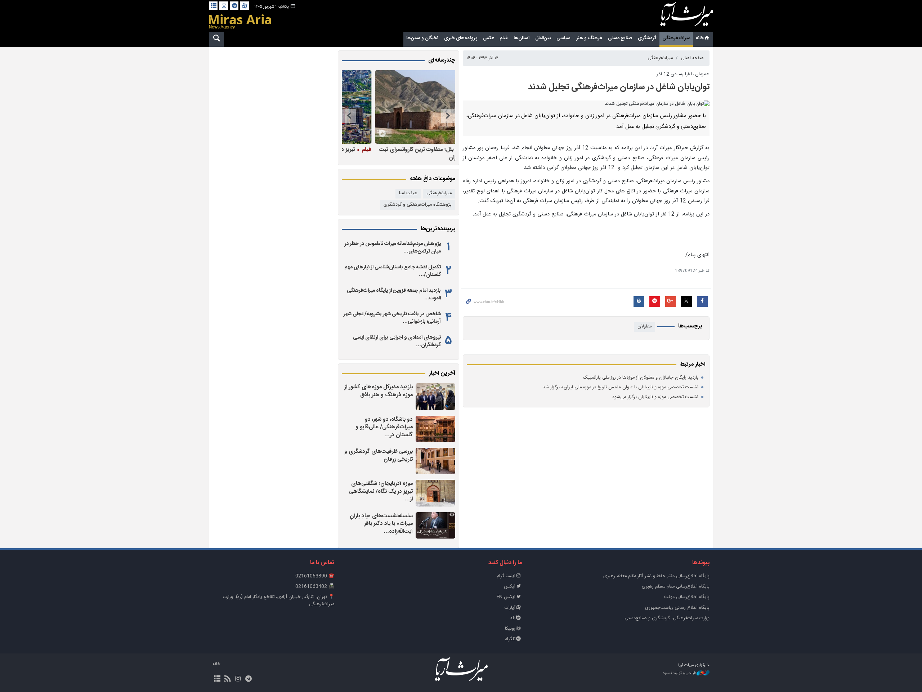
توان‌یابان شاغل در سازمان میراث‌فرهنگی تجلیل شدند (619, 87)
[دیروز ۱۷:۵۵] (435, 429)
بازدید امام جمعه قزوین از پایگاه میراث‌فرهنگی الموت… (394, 294)
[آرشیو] (213, 5)
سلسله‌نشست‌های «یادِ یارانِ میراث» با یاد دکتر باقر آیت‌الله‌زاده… (381, 524)
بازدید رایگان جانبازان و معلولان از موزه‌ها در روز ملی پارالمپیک (640, 377)
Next (349, 116)
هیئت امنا (408, 193)
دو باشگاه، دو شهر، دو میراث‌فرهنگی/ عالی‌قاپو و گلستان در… (384, 427)
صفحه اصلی (692, 58)
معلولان (644, 326)
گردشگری (647, 38)
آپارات (510, 608)
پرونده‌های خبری (460, 38)
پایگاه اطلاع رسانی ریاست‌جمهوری (677, 608)
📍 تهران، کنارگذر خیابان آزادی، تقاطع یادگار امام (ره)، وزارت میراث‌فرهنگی (278, 600)
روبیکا (510, 629)
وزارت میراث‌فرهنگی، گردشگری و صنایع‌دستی (667, 618)
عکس (488, 38)
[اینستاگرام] (223, 5)
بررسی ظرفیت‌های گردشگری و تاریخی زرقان (378, 455)
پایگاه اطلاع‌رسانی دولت (687, 597)
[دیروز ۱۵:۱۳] (435, 525)
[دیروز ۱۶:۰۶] (435, 461)
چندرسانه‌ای (441, 60)
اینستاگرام (506, 576)
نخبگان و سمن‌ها (422, 38)
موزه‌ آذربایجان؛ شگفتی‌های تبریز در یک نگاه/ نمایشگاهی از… (381, 491)
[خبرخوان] (227, 679)
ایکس (509, 586)
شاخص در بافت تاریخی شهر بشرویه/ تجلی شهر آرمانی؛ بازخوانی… (392, 318)
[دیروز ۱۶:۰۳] (435, 493)
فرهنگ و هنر (589, 38)
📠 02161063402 (314, 586)
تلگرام (510, 639)
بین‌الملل (543, 38)
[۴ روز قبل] (396, 107)
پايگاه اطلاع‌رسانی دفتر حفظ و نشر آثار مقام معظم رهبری (656, 576)
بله (512, 618)
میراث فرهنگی (676, 38)
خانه (700, 38)
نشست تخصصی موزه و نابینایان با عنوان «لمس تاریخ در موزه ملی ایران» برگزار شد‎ (620, 387)
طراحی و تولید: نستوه (680, 673)
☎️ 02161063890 (314, 576)
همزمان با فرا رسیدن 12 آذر (683, 74)
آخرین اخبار (442, 373)
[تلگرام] (234, 5)
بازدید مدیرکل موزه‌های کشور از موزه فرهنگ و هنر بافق (378, 391)
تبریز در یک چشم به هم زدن (412, 149)
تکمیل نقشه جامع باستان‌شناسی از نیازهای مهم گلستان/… (392, 271)
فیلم (504, 38)
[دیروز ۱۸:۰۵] (435, 396)
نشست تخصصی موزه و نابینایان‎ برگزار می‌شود (655, 397)
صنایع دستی (620, 38)
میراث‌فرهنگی (660, 58)
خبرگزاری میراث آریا (677, 17)
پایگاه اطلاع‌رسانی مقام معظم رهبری (676, 586)
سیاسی (563, 38)
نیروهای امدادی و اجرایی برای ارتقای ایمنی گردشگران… (397, 341)
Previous (448, 116)
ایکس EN (506, 597)
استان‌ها (521, 38)
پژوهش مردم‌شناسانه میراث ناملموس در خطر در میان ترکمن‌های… (392, 247)
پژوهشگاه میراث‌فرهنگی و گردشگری (418, 205)
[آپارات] (244, 5)
